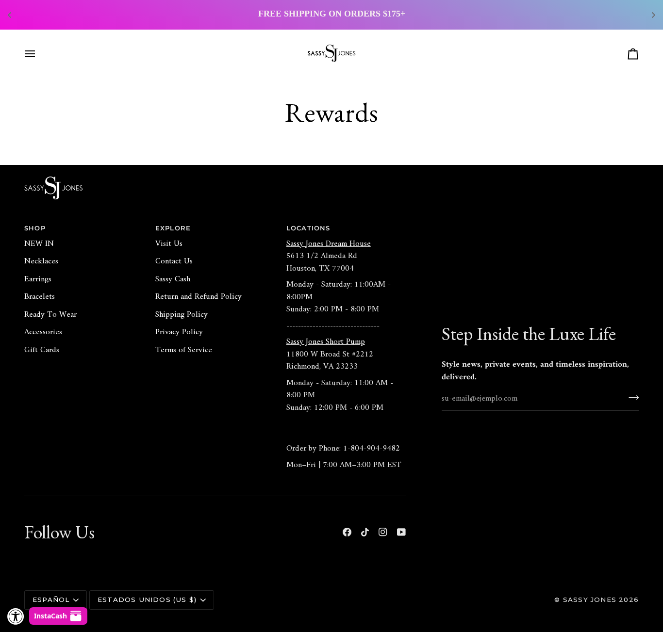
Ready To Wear (50, 315)
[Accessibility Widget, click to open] (16, 616)
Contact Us (174, 261)
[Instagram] (383, 532)
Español (51, 599)
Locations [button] (308, 228)
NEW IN (39, 244)
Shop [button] (35, 228)
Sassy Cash (172, 279)
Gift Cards (41, 350)
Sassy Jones (589, 599)
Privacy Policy (179, 332)
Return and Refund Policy (198, 297)
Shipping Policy (181, 315)
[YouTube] (401, 532)
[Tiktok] (365, 532)
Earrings (37, 279)
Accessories (43, 332)
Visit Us (168, 244)
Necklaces (41, 261)
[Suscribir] (631, 397)
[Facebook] (347, 532)
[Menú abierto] (38, 54)
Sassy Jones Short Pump (325, 342)
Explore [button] (173, 228)
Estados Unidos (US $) (147, 599)
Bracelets (39, 297)
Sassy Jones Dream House (328, 244)
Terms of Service (183, 350)
